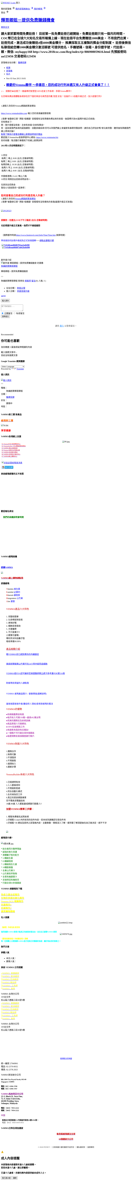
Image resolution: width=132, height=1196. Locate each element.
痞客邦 (28, 281)
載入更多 (5, 301)
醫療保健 (22, 62)
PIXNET (47, 1147)
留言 (33, 281)
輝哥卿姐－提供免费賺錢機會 (28, 20)
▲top (3, 296)
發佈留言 (5, 316)
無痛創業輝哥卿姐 (9, 266)
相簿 (8, 68)
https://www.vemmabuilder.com (14, 113)
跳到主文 (5, 27)
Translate (20, 369)
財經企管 (21, 288)
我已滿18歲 (6, 1178)
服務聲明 (90, 1147)
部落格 (9, 71)
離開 (14, 1178)
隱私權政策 (81, 1147)
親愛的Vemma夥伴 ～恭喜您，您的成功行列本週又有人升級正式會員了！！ (58, 85)
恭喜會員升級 (23, 291)
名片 (8, 74)
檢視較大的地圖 (66, 1058)
